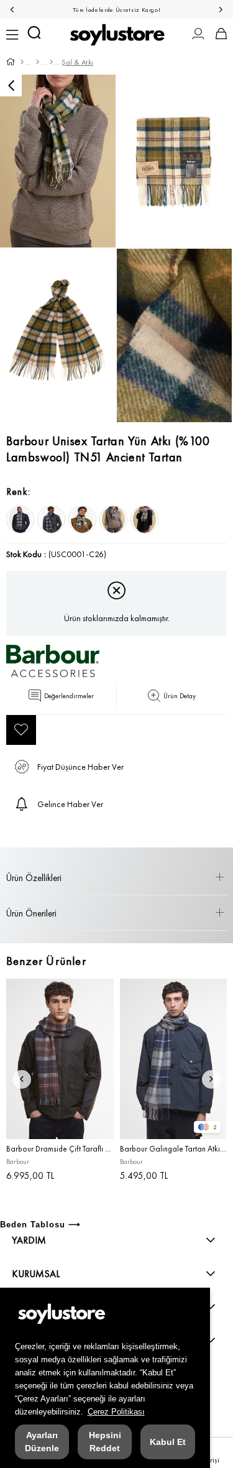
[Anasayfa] (21, 62)
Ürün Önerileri (31, 913)
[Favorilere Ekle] (21, 730)
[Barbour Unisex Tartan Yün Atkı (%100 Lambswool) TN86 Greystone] (82, 519)
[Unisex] (37, 62)
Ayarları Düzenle (42, 1441)
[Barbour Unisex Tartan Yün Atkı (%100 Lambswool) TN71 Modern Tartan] (113, 519)
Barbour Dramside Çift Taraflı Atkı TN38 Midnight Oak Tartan (60, 1149)
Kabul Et (168, 1442)
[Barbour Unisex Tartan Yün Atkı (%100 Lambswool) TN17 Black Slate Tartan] (51, 519)
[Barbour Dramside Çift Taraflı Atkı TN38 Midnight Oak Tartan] (60, 1059)
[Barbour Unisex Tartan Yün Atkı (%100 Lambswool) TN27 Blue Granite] (20, 519)
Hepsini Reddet (105, 1441)
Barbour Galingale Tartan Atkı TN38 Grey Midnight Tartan (173, 1149)
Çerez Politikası (116, 1411)
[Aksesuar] (50, 62)
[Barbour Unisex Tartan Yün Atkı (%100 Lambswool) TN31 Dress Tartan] (144, 519)
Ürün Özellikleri (34, 878)
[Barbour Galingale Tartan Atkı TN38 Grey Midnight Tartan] (173, 1059)
